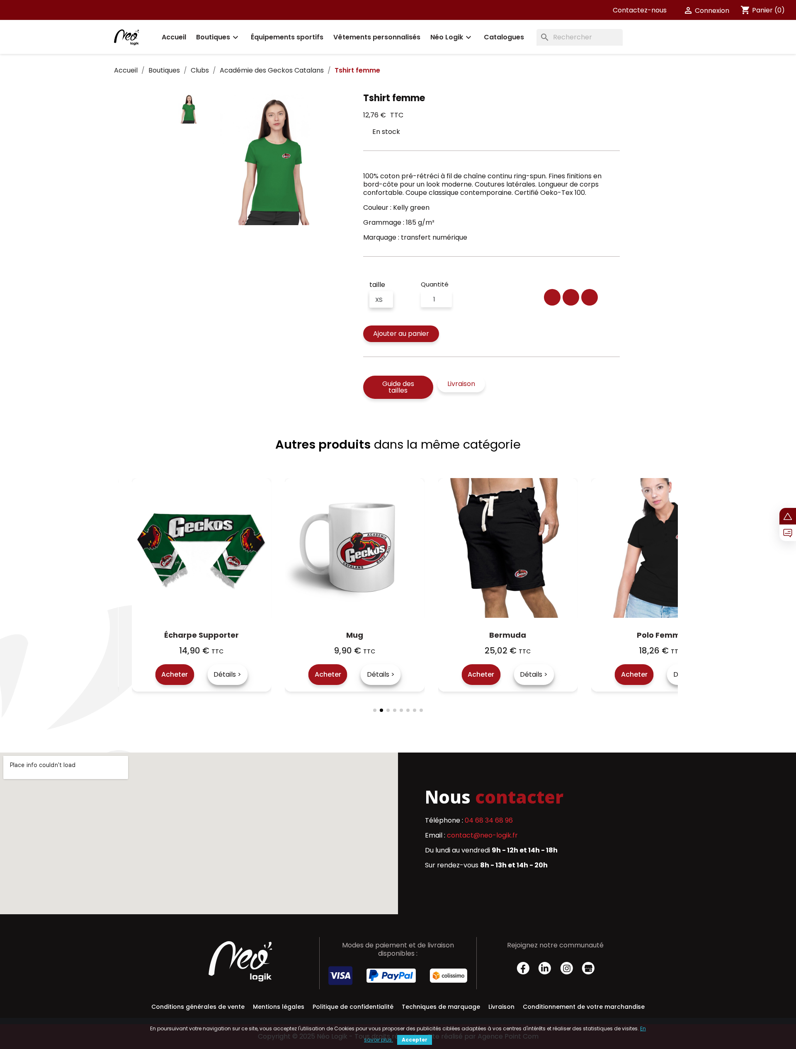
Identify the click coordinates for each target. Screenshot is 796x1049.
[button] (401, 333)
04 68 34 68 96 (489, 820)
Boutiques (218, 37)
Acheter (196, 674)
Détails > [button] (249, 674)
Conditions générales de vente (198, 1007)
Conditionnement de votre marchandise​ (584, 1007)
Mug (222, 635)
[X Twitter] (571, 297)
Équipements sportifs (287, 37)
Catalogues (504, 37)
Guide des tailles (398, 387)
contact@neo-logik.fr (482, 835)
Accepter (414, 1039)
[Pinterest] (589, 297)
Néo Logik (451, 37)
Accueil (174, 37)
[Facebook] (552, 297)
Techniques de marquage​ (441, 1007)
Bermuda (376, 635)
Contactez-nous (640, 10)
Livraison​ (501, 1007)
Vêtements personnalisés (376, 37)
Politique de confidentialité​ (353, 1007)
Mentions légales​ (278, 1007)
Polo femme (529, 635)
